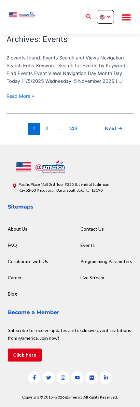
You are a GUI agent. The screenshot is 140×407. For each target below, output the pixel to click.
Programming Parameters (106, 261)
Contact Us (92, 229)
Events (87, 245)
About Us (17, 229)
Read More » (20, 95)
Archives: (37, 39)
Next (114, 128)
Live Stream (92, 277)
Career (15, 277)
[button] (126, 17)
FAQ (12, 245)
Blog (12, 294)
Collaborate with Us (28, 261)
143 (73, 128)
